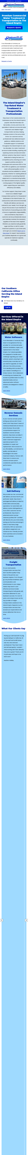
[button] (1, 920)
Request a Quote (14, 27)
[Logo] (14, 38)
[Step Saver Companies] (14, 5)
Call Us (7, 307)
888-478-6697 (6, 9)
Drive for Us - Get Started (14, 1)
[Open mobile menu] (25, 9)
